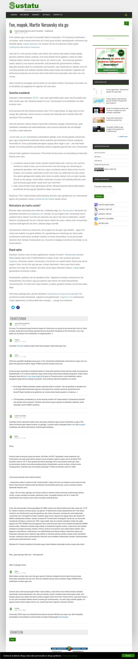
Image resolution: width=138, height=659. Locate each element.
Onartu (128, 655)
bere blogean (63, 617)
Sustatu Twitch (104, 214)
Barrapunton (68, 210)
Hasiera (15, 15)
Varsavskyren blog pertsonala (60, 294)
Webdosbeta (70, 254)
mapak (76, 268)
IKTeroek (20, 346)
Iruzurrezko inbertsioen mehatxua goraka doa (114, 119)
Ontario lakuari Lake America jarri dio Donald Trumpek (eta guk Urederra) (116, 101)
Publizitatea (110, 39)
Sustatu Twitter (105, 209)
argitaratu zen (37, 214)
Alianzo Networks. (32, 47)
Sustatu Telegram (105, 219)
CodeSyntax (14, 47)
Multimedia (24, 15)
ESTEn (36, 98)
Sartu (12, 639)
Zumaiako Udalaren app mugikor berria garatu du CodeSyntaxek (115, 129)
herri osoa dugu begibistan (34, 376)
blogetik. (82, 425)
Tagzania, (13, 261)
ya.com (23, 137)
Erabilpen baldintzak (101, 165)
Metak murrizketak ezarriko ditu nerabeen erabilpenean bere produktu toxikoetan (117, 110)
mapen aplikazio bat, (32, 44)
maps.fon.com (66, 297)
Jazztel (12, 137)
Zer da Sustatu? (99, 153)
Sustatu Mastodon (106, 205)
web (73, 425)
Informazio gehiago (70, 655)
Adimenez (35, 15)
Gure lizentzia (110, 169)
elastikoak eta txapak (44, 199)
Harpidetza (57, 15)
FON (63, 37)
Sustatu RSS (103, 223)
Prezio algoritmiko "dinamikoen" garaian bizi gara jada (117, 91)
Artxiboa (46, 15)
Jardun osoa (123, 136)
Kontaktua (98, 161)
